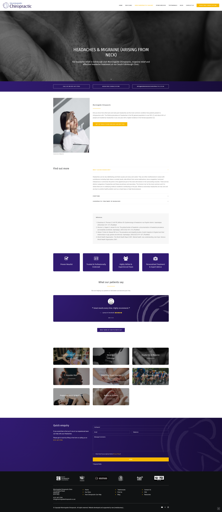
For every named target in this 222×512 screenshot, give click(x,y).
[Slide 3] (113, 317)
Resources (147, 494)
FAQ (145, 492)
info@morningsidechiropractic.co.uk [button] (150, 86)
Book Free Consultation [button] (110, 86)
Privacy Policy (116, 454)
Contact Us (190, 5)
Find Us (120, 492)
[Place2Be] (149, 396)
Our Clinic (128, 5)
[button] (162, 507)
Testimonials (173, 5)
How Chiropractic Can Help (144, 5)
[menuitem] (121, 5)
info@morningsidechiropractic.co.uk (64, 499)
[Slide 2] (111, 317)
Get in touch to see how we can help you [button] (110, 124)
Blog (181, 5)
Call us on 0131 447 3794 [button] (71, 86)
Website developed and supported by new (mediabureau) (106, 507)
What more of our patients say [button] (111, 330)
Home (120, 5)
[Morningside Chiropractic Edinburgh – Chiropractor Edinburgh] (17, 5)
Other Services (161, 5)
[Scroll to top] (218, 508)
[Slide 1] (109, 317)
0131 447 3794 (58, 440)
